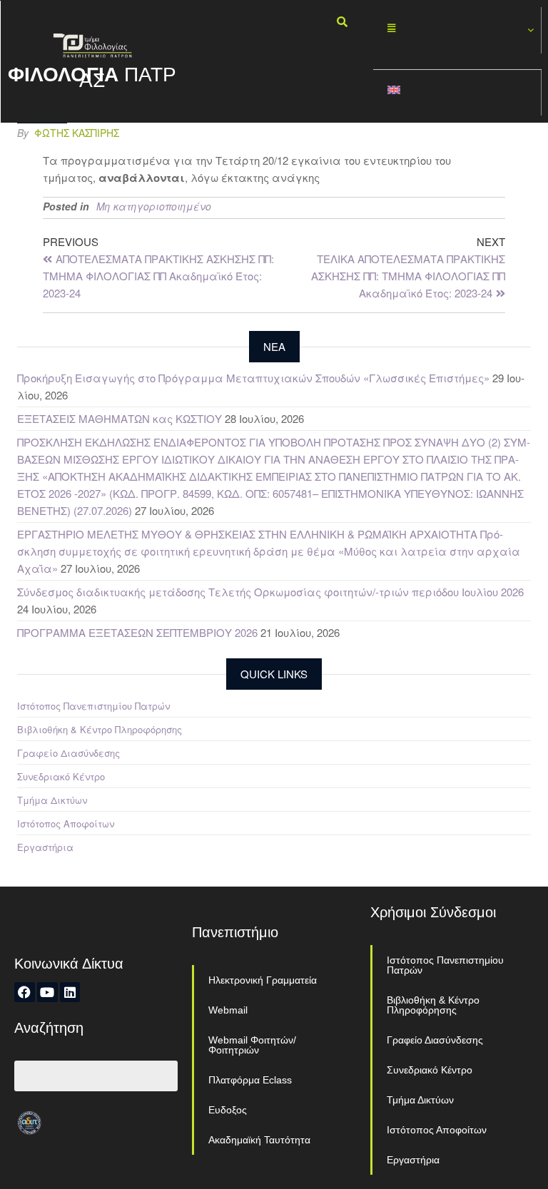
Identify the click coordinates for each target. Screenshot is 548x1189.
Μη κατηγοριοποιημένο (153, 206)
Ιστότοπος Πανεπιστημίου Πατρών (93, 706)
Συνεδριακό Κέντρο (61, 776)
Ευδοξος (227, 1110)
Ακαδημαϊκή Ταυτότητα (259, 1139)
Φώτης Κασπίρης (76, 133)
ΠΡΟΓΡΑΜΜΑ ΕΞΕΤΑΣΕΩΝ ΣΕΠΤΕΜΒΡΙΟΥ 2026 (137, 632)
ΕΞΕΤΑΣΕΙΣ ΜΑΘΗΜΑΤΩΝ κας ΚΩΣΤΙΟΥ (119, 418)
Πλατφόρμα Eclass (250, 1080)
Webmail (228, 1010)
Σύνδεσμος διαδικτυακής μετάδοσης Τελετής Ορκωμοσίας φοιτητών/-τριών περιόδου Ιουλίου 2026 (270, 591)
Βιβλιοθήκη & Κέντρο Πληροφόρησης (99, 729)
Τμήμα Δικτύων (52, 800)
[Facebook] (24, 992)
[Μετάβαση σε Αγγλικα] (457, 93)
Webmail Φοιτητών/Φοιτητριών (252, 1045)
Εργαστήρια (45, 847)
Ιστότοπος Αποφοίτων (65, 823)
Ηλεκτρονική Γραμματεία (262, 980)
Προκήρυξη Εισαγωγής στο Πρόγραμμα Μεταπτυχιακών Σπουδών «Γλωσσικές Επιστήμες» (253, 377)
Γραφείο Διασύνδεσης (68, 753)
